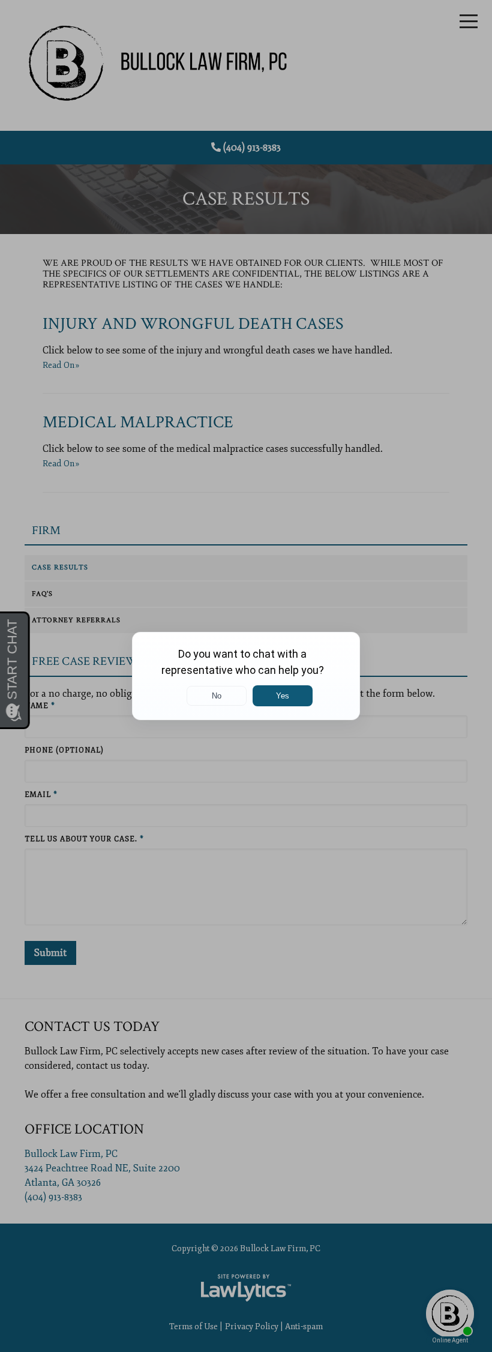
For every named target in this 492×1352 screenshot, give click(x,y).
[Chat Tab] (246, 676)
